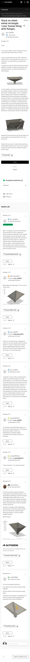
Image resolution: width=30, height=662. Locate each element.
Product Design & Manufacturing (13, 13)
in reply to (15, 278)
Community (4, 10)
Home (2, 13)
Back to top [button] (3, 656)
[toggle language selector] (21, 2)
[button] (28, 25)
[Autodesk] (8, 2)
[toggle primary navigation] (2, 2)
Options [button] (26, 20)
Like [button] (14, 166)
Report (15, 169)
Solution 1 (6, 185)
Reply (15, 162)
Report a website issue (20, 657)
